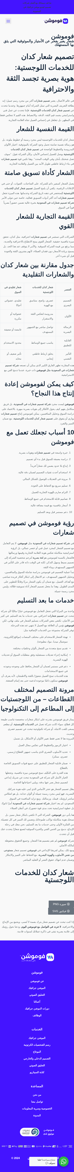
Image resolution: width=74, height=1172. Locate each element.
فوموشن (41, 370)
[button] (8, 21)
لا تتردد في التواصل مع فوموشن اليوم (41, 926)
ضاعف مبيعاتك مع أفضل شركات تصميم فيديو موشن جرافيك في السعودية (37, 7)
